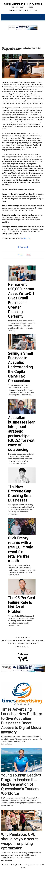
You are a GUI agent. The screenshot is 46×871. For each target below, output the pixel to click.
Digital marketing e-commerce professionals (16, 640)
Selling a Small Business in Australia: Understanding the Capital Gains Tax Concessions (20, 367)
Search (28, 643)
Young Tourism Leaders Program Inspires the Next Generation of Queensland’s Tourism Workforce (21, 784)
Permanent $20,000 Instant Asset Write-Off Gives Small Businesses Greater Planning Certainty (21, 300)
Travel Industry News (7, 805)
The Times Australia (23, 646)
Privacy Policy (12, 643)
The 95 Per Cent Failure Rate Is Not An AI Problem (21, 605)
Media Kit (35, 643)
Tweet (20, 255)
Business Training (6, 744)
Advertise (21, 643)
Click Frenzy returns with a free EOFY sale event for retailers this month (20, 549)
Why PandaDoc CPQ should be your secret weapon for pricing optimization (19, 841)
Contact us (19, 637)
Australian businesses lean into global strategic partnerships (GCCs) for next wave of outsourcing (21, 433)
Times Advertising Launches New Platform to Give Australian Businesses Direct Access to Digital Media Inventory (21, 720)
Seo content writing (38, 640)
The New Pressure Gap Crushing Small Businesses (20, 493)
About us (27, 637)
